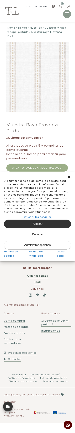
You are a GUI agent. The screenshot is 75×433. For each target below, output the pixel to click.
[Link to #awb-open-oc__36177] (67, 14)
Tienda (22, 27)
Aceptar (37, 224)
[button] (69, 177)
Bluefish (11, 402)
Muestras (36, 27)
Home (11, 27)
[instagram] (30, 295)
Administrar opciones (37, 245)
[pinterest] (37, 295)
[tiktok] (44, 295)
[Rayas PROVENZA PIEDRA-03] (37, 77)
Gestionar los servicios (37, 217)
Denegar (37, 234)
